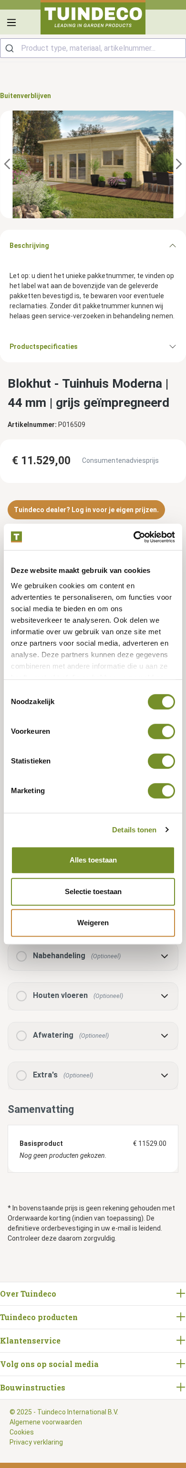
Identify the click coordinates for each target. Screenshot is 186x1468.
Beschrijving (29, 245)
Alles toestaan (93, 860)
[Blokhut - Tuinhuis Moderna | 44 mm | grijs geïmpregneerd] (93, 164)
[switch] (161, 731)
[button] (93, 956)
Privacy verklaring (36, 1442)
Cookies (22, 1432)
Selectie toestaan (93, 891)
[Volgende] (179, 164)
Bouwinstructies (32, 1387)
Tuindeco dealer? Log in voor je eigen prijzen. (86, 510)
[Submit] (10, 48)
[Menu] (11, 22)
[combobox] (93, 48)
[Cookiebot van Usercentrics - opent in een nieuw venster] (134, 537)
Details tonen (134, 830)
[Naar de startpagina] (93, 17)
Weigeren (93, 923)
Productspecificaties (44, 346)
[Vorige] (7, 164)
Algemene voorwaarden (46, 1422)
